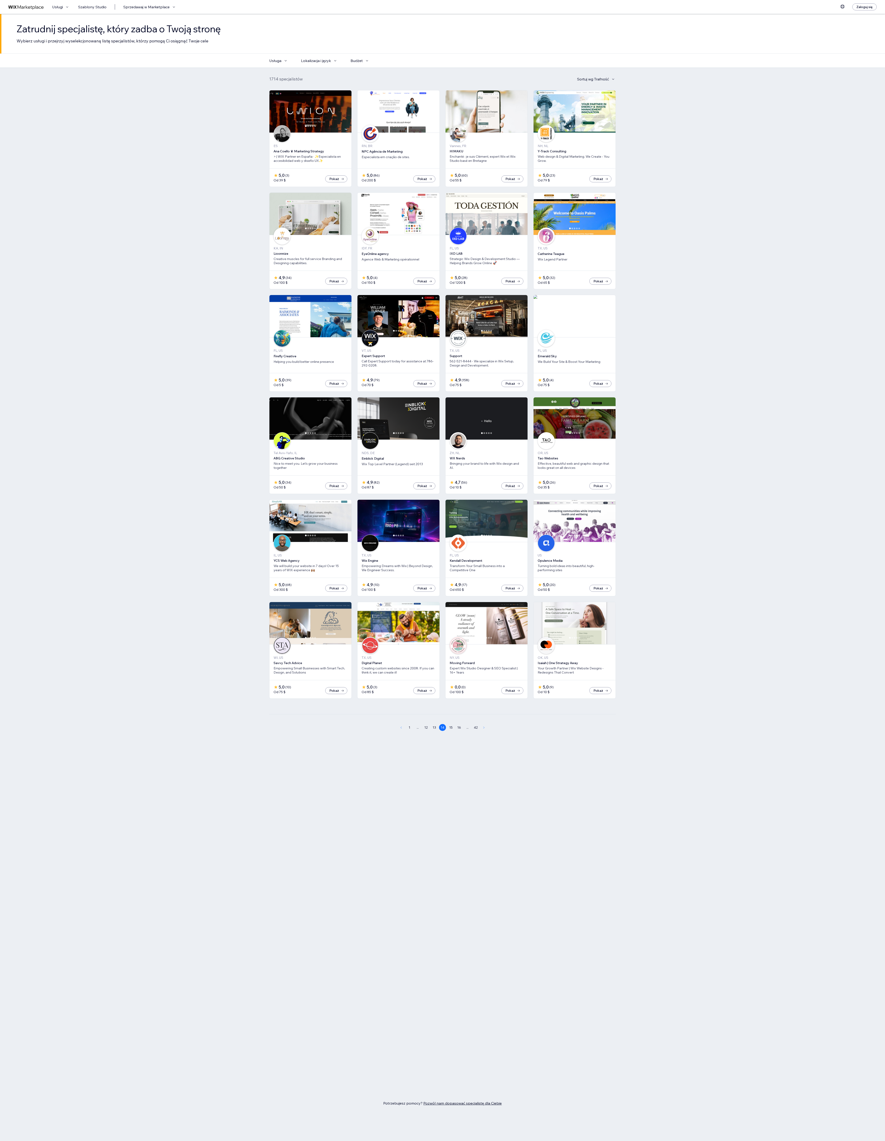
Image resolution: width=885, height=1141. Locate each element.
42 (476, 727)
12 (426, 727)
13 (434, 727)
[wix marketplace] (26, 7)
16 (459, 727)
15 (451, 727)
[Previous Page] (401, 727)
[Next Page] (484, 727)
